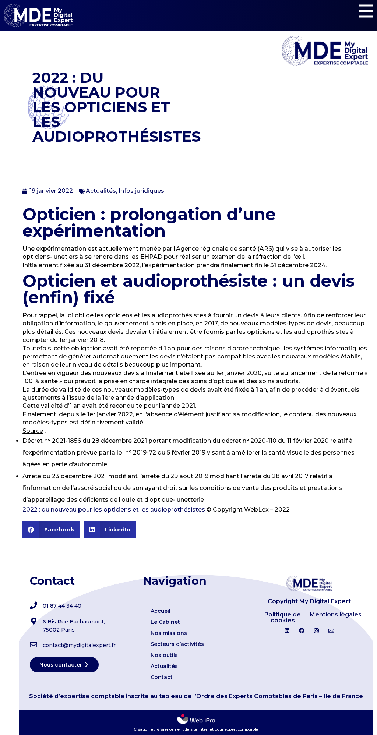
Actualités (101, 190)
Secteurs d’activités (177, 644)
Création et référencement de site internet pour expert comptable (196, 729)
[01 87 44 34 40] (33, 605)
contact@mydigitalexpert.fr (79, 645)
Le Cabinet (165, 622)
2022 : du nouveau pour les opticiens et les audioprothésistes (113, 509)
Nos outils (164, 655)
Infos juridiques (141, 190)
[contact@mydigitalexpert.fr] (33, 645)
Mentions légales (336, 614)
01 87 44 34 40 (62, 606)
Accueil (160, 611)
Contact (162, 677)
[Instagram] (316, 630)
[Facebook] (301, 630)
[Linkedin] (286, 630)
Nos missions (169, 633)
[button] (51, 529)
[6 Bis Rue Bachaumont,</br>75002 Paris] (33, 621)
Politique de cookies (282, 617)
